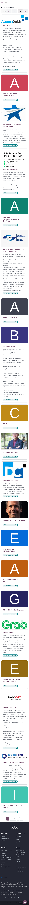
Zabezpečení (19, 871)
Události (18, 859)
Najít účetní (4, 862)
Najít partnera (5, 865)
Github (17, 839)
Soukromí (18, 869)
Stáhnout (18, 836)
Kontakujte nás (20, 854)
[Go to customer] (14, 19)
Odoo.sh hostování (6, 850)
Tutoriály (3, 836)
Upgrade (3, 855)
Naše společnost (20, 850)
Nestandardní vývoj (6, 857)
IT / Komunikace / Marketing (10, 69)
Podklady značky (20, 852)
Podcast (18, 861)
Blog (17, 863)
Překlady (18, 843)
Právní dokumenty (21, 867)
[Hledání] (9, 11)
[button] (26, 2)
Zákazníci (18, 865)
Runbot (18, 841)
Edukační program (6, 859)
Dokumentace (5, 838)
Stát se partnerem (6, 866)
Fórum (2, 840)
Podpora (3, 853)
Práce (17, 856)
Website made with (12, 903)
